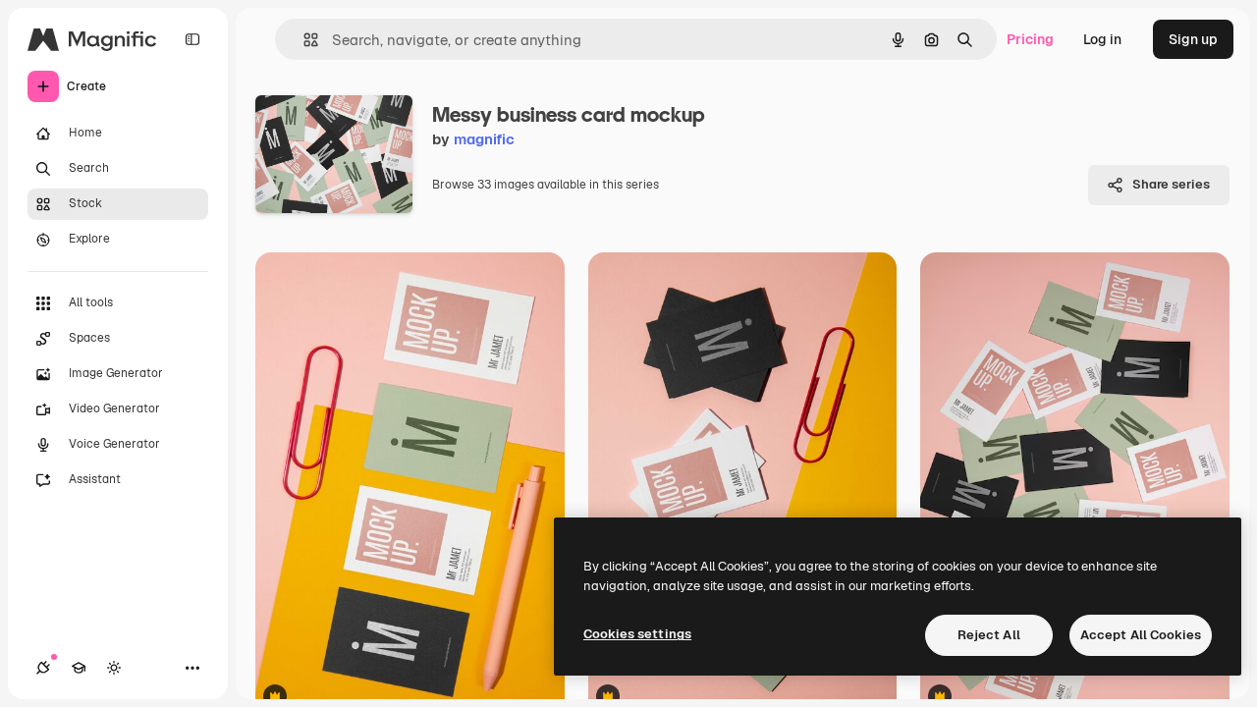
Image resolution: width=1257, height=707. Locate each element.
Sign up (1193, 39)
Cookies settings (637, 633)
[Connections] (43, 667)
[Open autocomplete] (303, 39)
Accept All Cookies (1140, 634)
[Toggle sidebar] (192, 39)
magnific (484, 139)
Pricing (1030, 39)
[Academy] (78, 667)
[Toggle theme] (114, 667)
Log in (1102, 39)
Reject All (988, 634)
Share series (1171, 184)
